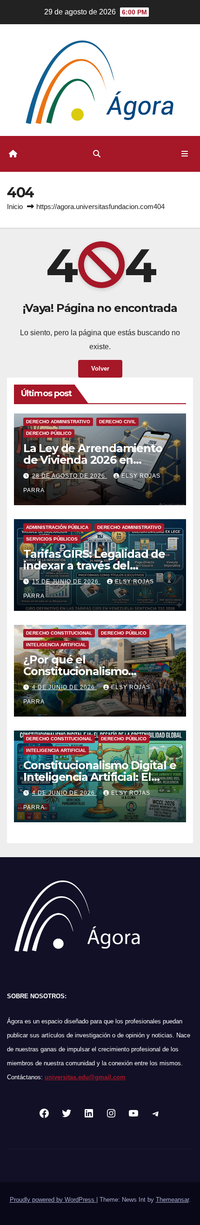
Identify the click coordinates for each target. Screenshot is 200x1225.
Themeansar (172, 1199)
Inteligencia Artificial (56, 644)
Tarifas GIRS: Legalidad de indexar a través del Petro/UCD (94, 565)
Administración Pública (57, 527)
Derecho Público (49, 433)
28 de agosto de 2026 (69, 476)
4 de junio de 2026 (64, 687)
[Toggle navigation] (185, 154)
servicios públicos (52, 538)
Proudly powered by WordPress (53, 1199)
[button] (96, 154)
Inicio (15, 206)
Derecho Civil (117, 421)
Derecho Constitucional (59, 633)
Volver (100, 368)
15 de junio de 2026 (66, 581)
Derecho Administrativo (58, 421)
